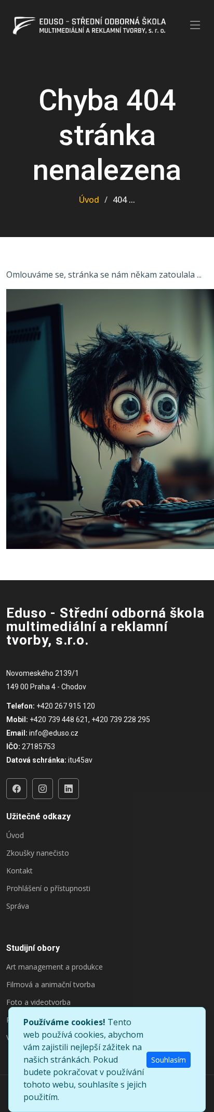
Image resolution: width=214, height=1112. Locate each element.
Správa (17, 906)
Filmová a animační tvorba (50, 984)
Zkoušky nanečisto (37, 853)
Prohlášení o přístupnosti (48, 888)
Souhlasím (168, 1060)
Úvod (89, 199)
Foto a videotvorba (38, 1002)
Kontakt (19, 870)
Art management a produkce (54, 967)
